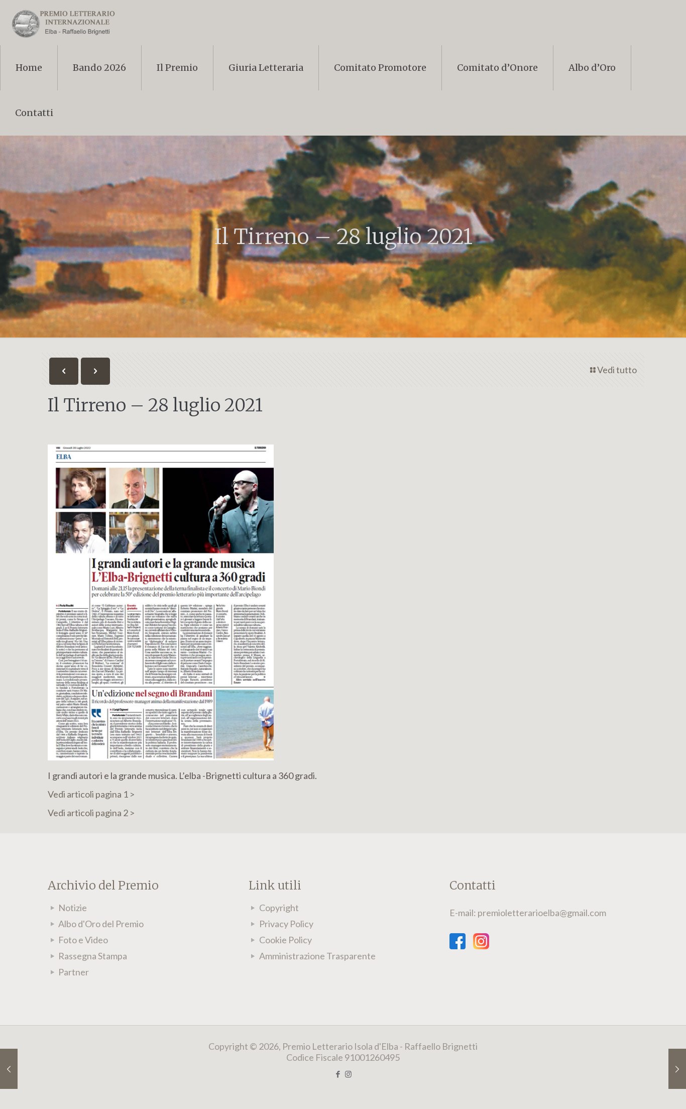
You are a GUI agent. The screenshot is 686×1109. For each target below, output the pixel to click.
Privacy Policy (286, 923)
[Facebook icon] (337, 1073)
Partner (73, 971)
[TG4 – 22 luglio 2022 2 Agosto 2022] (677, 1069)
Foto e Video (83, 939)
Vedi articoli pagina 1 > (91, 794)
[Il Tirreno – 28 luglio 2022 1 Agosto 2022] (9, 1069)
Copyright (279, 907)
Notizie (72, 907)
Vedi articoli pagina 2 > (91, 812)
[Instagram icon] (348, 1073)
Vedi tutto (617, 369)
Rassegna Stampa (92, 955)
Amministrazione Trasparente (317, 955)
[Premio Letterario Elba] (63, 22)
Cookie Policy (285, 939)
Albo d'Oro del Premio (101, 923)
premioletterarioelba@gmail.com (542, 912)
